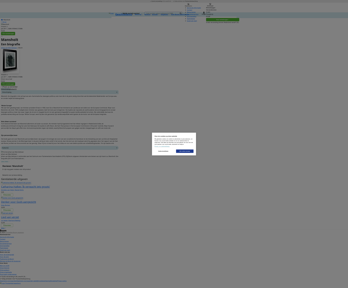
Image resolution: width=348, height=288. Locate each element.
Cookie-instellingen (163, 151)
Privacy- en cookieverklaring (162, 146)
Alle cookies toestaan (184, 151)
